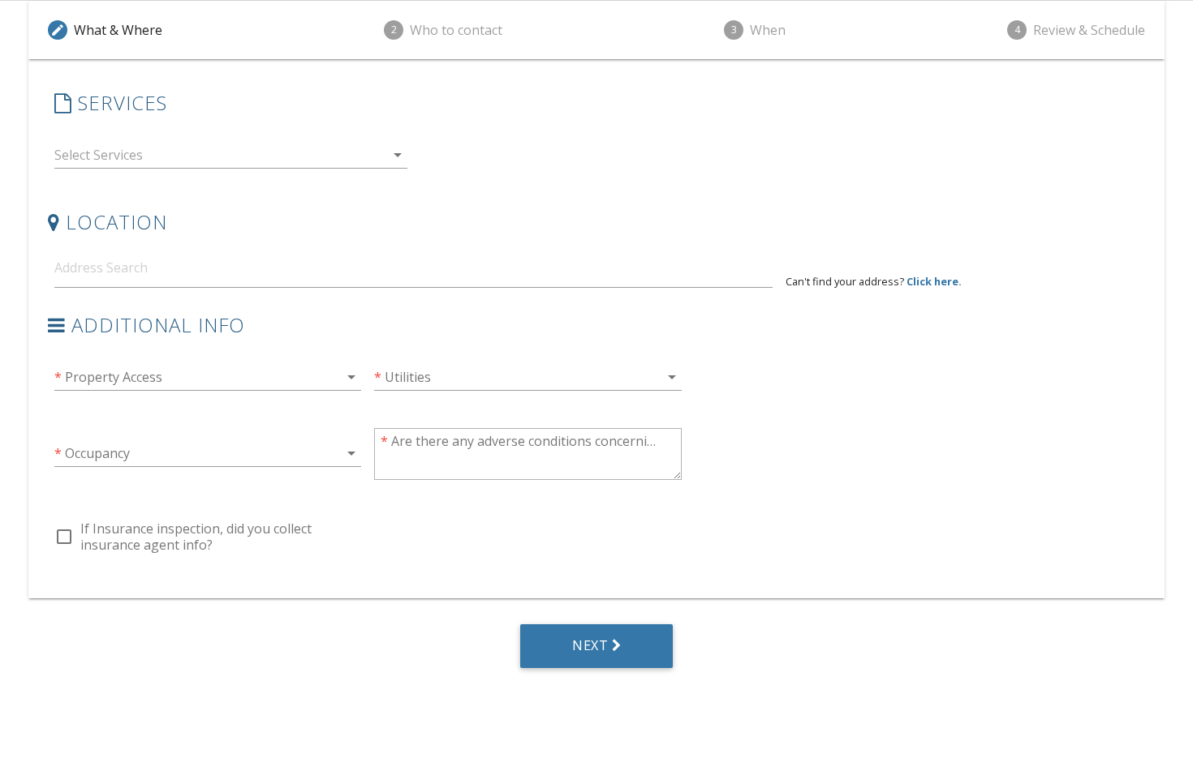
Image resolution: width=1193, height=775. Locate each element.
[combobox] (230, 158)
